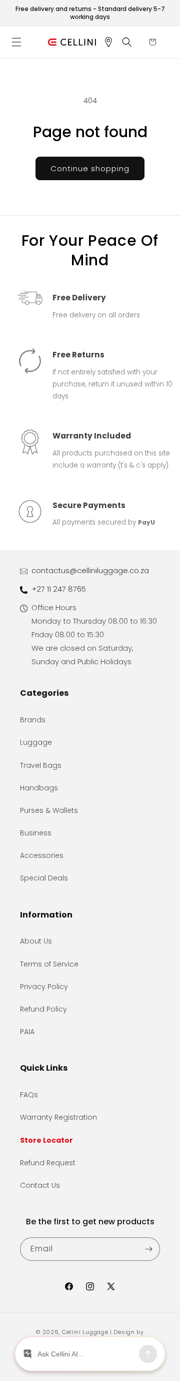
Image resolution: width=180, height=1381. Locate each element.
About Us (36, 941)
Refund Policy (43, 1009)
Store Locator (46, 1140)
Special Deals (44, 878)
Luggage (36, 742)
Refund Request (48, 1163)
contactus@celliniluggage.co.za (90, 570)
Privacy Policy (44, 987)
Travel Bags (41, 765)
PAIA (27, 1032)
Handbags (39, 788)
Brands (33, 720)
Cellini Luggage (85, 1332)
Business (36, 833)
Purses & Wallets (49, 810)
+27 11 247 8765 (59, 589)
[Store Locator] (112, 42)
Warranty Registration (58, 1117)
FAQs (29, 1095)
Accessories (42, 855)
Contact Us (40, 1185)
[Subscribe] (149, 1249)
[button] (20, 42)
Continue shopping (90, 168)
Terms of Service (49, 964)
